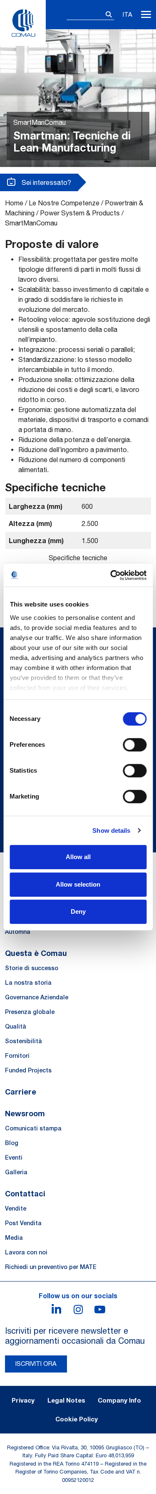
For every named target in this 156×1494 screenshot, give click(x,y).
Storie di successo (31, 968)
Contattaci (25, 1193)
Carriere (20, 1091)
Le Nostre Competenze (64, 203)
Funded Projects (28, 1070)
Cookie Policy (76, 1419)
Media (14, 1237)
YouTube (99, 1309)
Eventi (13, 1157)
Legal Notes (66, 1400)
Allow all (78, 856)
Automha (17, 931)
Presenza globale (29, 1012)
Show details (111, 830)
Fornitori (17, 1055)
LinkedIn (56, 1309)
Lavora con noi (26, 1252)
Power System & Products (80, 213)
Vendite (15, 1208)
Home (14, 203)
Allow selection (78, 884)
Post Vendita (23, 1223)
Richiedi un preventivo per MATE (51, 1267)
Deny (78, 911)
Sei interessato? (45, 182)
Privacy (23, 1400)
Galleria (16, 1172)
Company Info (119, 1400)
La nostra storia (28, 982)
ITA (127, 14)
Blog (11, 1143)
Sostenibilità (23, 1041)
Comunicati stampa (33, 1128)
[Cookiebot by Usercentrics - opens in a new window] (111, 575)
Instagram (78, 1309)
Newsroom (25, 1113)
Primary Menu (146, 15)
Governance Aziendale (36, 997)
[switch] (134, 744)
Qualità (15, 1026)
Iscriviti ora (36, 1363)
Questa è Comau (36, 953)
